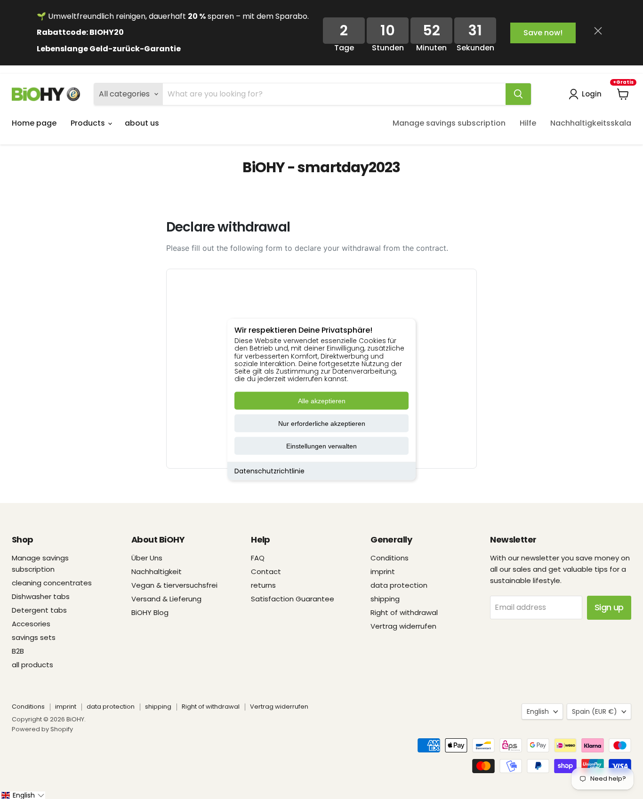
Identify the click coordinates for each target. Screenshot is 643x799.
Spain (594, 711)
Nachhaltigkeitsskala (590, 123)
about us (142, 123)
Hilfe (528, 123)
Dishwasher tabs (41, 596)
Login (592, 94)
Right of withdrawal (404, 612)
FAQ (258, 558)
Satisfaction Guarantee (292, 599)
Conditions (389, 558)
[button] (22, 795)
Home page (34, 123)
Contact (266, 571)
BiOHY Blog (150, 612)
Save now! (543, 32)
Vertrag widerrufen (403, 626)
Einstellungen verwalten (321, 446)
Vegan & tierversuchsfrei (174, 585)
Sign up (609, 607)
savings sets (34, 637)
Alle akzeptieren (322, 401)
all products (32, 665)
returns (263, 585)
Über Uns (146, 558)
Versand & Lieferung (166, 599)
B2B (18, 651)
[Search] (518, 94)
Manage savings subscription (449, 123)
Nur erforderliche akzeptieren (321, 423)
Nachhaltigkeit (156, 571)
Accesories (31, 624)
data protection (398, 585)
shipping (385, 599)
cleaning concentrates (52, 583)
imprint (382, 571)
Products (89, 123)
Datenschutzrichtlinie (269, 471)
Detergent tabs (39, 610)
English (538, 711)
